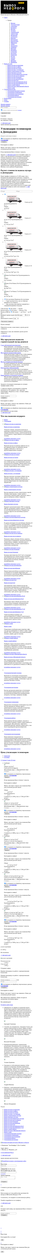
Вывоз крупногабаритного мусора (17, 74)
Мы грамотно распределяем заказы (11, 352)
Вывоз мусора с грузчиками (15, 70)
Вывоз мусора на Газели (14, 68)
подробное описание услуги (12, 438)
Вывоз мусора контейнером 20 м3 (17, 82)
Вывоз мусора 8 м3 (12, 80)
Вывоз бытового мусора (14, 73)
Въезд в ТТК (23, 310)
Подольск (13, 53)
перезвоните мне (5, 113)
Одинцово (14, 51)
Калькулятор (7, 98)
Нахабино (14, 50)
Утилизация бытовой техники (16, 91)
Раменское (14, 54)
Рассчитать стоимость (7, 321)
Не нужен (13, 308)
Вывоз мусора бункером (14, 77)
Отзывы (6, 101)
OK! (2, 1240)
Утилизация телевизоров (14, 92)
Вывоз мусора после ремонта (15, 76)
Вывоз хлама (11, 88)
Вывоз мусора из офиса (14, 67)
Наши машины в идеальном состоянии (12, 375)
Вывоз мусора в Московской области (18, 86)
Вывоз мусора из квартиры (15, 65)
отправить (4, 141)
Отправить (4, 987)
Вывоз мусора (8, 64)
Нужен (20, 308)
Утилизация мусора (9, 89)
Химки (13, 59)
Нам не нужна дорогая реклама (10, 368)
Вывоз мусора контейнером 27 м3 (17, 83)
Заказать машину (5, 104)
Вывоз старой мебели (13, 85)
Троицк (13, 57)
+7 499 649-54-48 (5, 123)
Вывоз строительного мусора (15, 71)
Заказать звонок (5, 105)
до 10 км (23, 312)
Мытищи (13, 48)
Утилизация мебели (13, 95)
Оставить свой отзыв (7, 1004)
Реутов (13, 56)
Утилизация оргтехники (14, 97)
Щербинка (14, 62)
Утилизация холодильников (15, 94)
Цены (5, 100)
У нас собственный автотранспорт (11, 345)
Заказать (7, 777)
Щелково (13, 61)
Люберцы (13, 47)
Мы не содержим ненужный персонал (12, 361)
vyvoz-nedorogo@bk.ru (7, 1152)
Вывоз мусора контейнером (15, 79)
